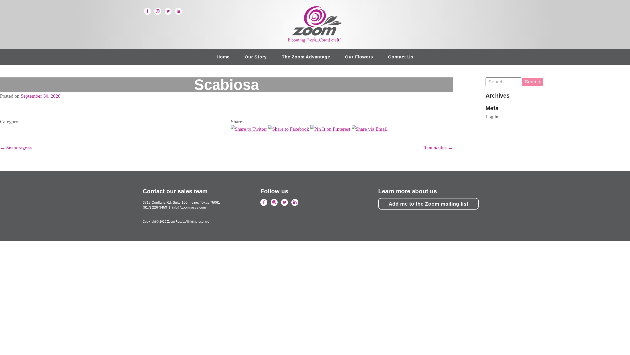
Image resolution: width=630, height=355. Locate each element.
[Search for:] (504, 81)
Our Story (256, 56)
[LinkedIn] (178, 11)
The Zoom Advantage (306, 56)
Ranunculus (438, 147)
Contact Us (400, 56)
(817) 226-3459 (155, 207)
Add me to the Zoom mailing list (428, 204)
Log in (492, 116)
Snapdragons (16, 147)
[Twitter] (168, 11)
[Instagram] (157, 11)
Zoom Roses (315, 24)
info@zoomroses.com (189, 207)
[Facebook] (147, 11)
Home (223, 56)
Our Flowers (359, 56)
